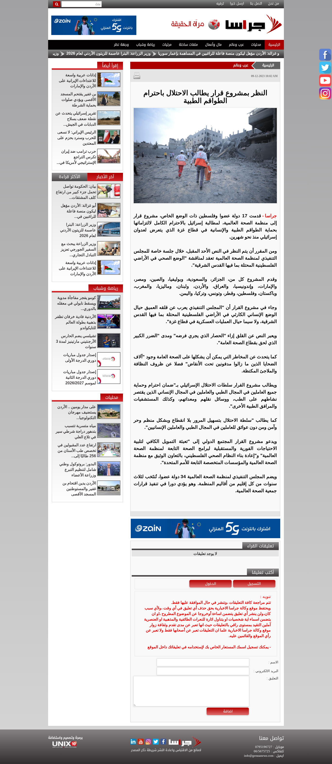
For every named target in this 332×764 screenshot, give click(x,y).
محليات (256, 44)
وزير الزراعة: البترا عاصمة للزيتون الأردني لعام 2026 (127, 53)
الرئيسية (274, 44)
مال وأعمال (213, 44)
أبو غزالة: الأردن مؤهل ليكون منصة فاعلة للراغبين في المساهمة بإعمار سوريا (238, 53)
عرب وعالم (236, 44)
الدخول (210, 583)
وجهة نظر (121, 44)
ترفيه (220, 3)
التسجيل (254, 583)
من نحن (273, 3)
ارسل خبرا (237, 3)
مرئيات (167, 44)
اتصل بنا (256, 3)
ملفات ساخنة (188, 44)
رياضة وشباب (145, 44)
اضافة (228, 711)
